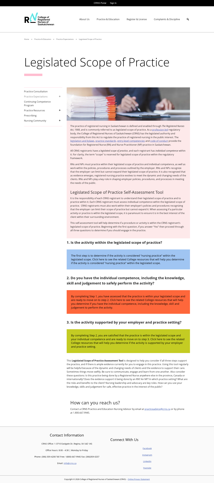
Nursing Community (35, 120)
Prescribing (30, 115)
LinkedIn (147, 461)
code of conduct (159, 141)
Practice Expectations (36, 96)
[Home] (39, 19)
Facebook (147, 448)
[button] (188, 19)
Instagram (147, 455)
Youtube (147, 468)
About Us (84, 19)
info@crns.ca (70, 463)
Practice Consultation (36, 91)
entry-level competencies (131, 141)
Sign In (113, 3)
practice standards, (106, 141)
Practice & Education (108, 19)
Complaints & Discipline (167, 19)
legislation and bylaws (82, 141)
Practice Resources (34, 110)
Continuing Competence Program (37, 103)
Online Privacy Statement (139, 479)
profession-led (160, 129)
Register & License (137, 19)
